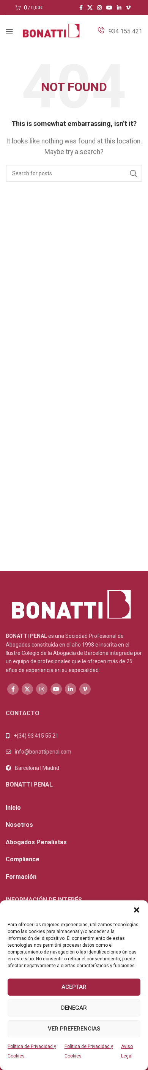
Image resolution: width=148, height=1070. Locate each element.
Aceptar (74, 986)
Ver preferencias (74, 1028)
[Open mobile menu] (9, 31)
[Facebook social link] (81, 8)
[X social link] (90, 8)
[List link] (74, 751)
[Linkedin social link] (119, 8)
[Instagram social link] (99, 8)
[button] (136, 910)
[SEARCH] (133, 173)
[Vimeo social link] (128, 8)
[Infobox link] (119, 31)
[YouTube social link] (109, 8)
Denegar (74, 1007)
